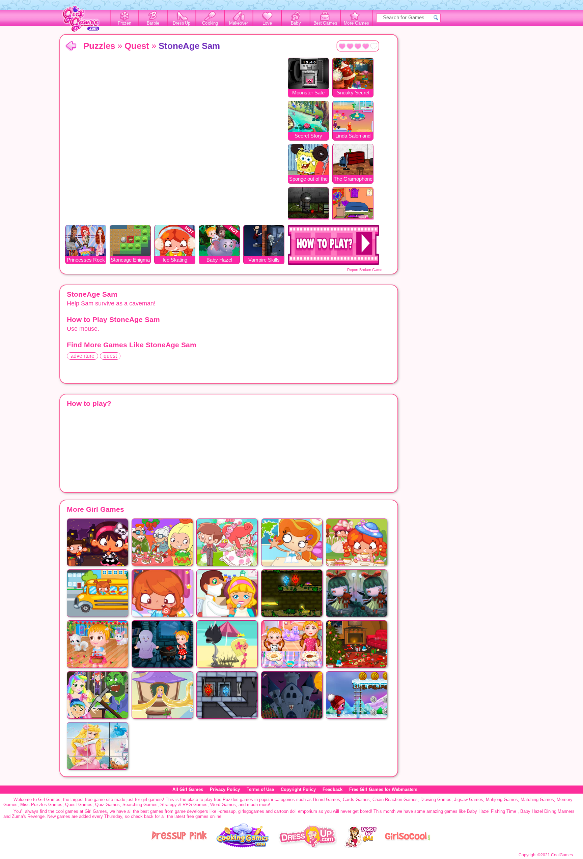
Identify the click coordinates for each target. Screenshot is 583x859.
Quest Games (78, 804)
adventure (82, 356)
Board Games (326, 799)
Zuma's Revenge (28, 816)
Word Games (223, 804)
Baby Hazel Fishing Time (491, 811)
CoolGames (562, 855)
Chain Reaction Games (395, 799)
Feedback (332, 789)
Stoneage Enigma (130, 260)
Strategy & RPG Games (183, 804)
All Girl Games (187, 789)
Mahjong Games (502, 799)
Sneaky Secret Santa (353, 93)
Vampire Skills (264, 260)
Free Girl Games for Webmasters (383, 789)
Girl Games (71, 46)
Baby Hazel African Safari (219, 260)
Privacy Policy (225, 789)
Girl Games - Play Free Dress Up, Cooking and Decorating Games (84, 20)
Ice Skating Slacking (175, 260)
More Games (356, 23)
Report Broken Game (364, 270)
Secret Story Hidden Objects (309, 136)
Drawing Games (435, 799)
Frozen (125, 23)
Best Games (325, 23)
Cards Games (356, 799)
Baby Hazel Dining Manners (547, 811)
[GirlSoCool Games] (407, 846)
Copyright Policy (298, 789)
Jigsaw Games (468, 799)
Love (267, 23)
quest (110, 356)
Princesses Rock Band (86, 260)
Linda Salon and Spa (352, 136)
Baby (296, 23)
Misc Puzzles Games (41, 804)
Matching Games (537, 799)
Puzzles (99, 46)
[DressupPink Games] (179, 846)
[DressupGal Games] (360, 846)
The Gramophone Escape (353, 179)
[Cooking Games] (243, 846)
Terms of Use (260, 789)
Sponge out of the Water (308, 179)
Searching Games (140, 804)
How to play (333, 245)
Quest (136, 46)
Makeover (238, 23)
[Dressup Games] (307, 846)
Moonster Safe (308, 92)
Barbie (153, 23)
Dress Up (182, 23)
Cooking (210, 23)
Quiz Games (107, 804)
